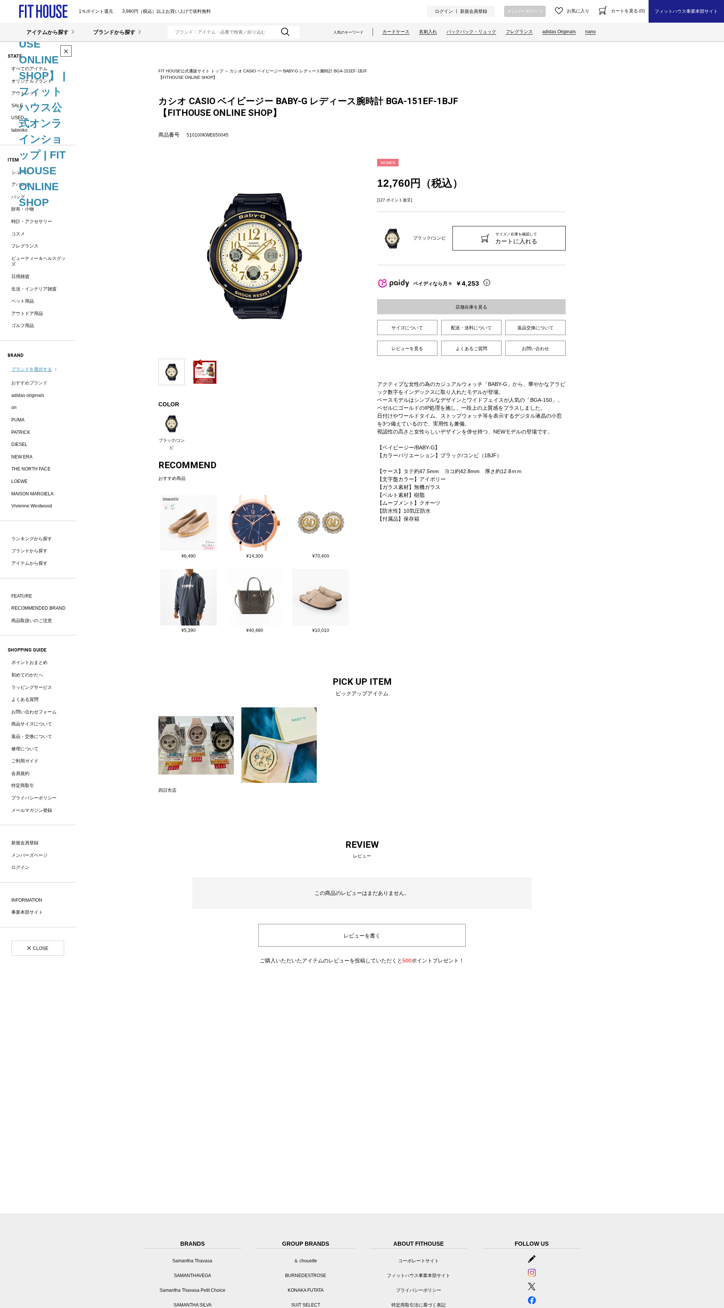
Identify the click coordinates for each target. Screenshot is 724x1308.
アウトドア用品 (27, 313)
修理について (24, 749)
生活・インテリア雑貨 (34, 289)
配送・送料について (471, 327)
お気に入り (578, 11)
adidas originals (27, 395)
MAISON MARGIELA (32, 493)
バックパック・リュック (471, 31)
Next (356, 255)
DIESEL (19, 444)
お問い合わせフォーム (34, 712)
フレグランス (519, 31)
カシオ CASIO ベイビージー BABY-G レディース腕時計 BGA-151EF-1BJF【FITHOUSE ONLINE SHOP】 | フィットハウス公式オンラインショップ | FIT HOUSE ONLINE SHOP (42, 12)
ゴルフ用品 (22, 325)
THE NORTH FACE (31, 469)
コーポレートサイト (418, 1260)
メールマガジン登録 (31, 810)
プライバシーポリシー (34, 798)
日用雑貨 (20, 276)
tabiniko (19, 130)
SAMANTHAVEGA (192, 1275)
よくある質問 (24, 699)
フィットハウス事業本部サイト (686, 11)
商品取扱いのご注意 (31, 620)
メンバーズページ (525, 11)
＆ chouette (305, 1260)
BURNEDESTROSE (305, 1275)
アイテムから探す (47, 32)
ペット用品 (22, 301)
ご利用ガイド (24, 761)
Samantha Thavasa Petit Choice (192, 1290)
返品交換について (535, 327)
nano (590, 31)
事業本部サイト (27, 912)
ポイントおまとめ (29, 662)
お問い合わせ (535, 348)
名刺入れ (428, 31)
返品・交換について (31, 736)
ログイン (444, 11)
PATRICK (20, 432)
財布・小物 (22, 209)
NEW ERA (21, 457)
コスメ (18, 234)
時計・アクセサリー (31, 221)
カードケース (396, 31)
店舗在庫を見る (471, 307)
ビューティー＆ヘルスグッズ (38, 261)
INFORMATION (26, 900)
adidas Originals (559, 31)
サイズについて (407, 327)
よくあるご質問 (471, 348)
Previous (152, 255)
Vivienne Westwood (31, 506)
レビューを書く (362, 936)
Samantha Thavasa (192, 1260)
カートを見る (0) (628, 11)
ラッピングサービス (31, 687)
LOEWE (19, 481)
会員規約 (20, 773)
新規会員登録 (473, 11)
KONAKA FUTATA (306, 1290)
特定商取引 (22, 785)
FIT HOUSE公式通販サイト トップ (190, 71)
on (14, 407)
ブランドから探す (114, 32)
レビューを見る (407, 348)
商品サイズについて (31, 724)
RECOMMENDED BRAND (38, 608)
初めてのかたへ (27, 675)
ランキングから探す (31, 538)
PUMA (18, 420)
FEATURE (21, 596)
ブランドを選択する (31, 369)
